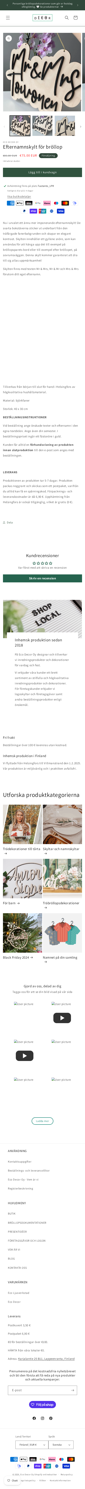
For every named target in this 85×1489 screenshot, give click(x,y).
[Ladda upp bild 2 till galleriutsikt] (42, 126)
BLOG (11, 1258)
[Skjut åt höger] (80, 126)
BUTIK (12, 1213)
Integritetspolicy (27, 1480)
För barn (9, 903)
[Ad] (77, 5)
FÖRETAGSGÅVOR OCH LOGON (27, 1240)
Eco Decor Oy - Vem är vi (23, 1179)
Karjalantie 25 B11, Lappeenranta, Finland (46, 1359)
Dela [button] (10, 522)
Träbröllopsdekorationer (61, 903)
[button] (8, 17)
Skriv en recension (42, 578)
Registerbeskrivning (20, 1188)
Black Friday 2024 (16, 957)
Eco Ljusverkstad (18, 1293)
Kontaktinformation (60, 1480)
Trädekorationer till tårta (22, 849)
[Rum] (72, 1390)
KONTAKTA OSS (17, 1268)
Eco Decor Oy (27, 1474)
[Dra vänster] (4, 126)
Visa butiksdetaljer (19, 196)
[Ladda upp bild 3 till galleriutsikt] (65, 126)
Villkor (42, 1480)
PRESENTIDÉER (17, 1231)
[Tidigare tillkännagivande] (7, 5)
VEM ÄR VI (14, 1249)
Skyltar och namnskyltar (61, 849)
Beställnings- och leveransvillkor (29, 1170)
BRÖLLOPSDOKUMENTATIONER (27, 1223)
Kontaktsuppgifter (19, 1161)
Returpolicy (67, 1474)
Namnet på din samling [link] (60, 957)
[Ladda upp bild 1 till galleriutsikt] (20, 126)
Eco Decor (14, 1302)
